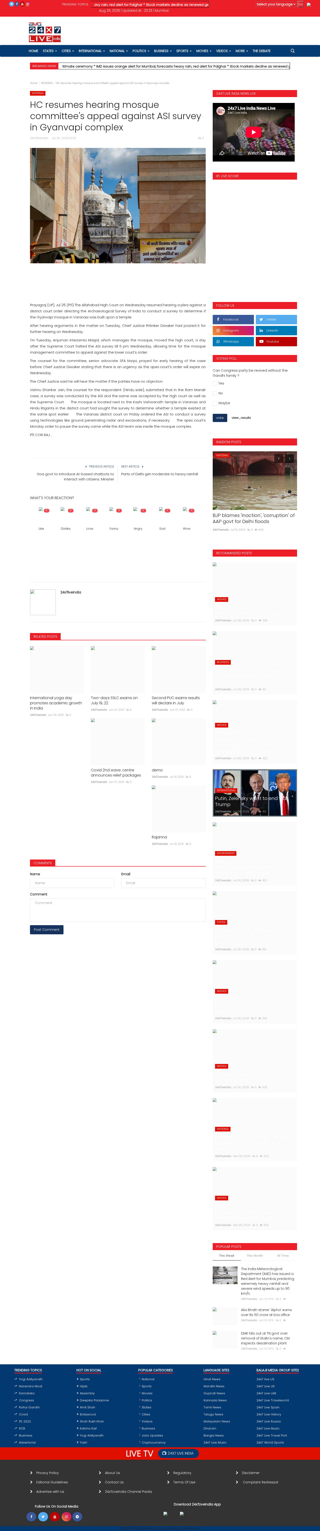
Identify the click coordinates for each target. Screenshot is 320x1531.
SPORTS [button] (182, 51)
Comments (42, 863)
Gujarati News (214, 1393)
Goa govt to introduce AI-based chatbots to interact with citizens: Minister (75, 476)
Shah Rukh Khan (92, 1421)
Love (89, 529)
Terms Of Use (185, 1482)
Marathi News (214, 1386)
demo (157, 770)
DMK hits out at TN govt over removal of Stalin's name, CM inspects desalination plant (265, 1338)
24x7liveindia (70, 592)
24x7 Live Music (215, 1442)
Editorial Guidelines (52, 1482)
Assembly (87, 1393)
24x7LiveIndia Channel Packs (128, 1491)
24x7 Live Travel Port (272, 1435)
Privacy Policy (47, 1473)
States (49, 51)
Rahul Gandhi (29, 1407)
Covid (23, 1414)
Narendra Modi (30, 1386)
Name (35, 874)
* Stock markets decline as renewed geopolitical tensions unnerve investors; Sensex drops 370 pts (185, 4)
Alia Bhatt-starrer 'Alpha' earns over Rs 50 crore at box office (266, 1312)
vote (220, 417)
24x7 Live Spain (268, 1407)
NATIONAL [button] (118, 51)
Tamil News (212, 1407)
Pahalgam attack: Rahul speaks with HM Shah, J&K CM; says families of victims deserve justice (253, 521)
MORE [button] (241, 51)
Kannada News (215, 1400)
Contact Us (116, 1482)
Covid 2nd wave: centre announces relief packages (116, 773)
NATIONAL (47, 83)
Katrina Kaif (88, 1428)
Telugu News (213, 1414)
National (148, 1379)
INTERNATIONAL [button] (91, 51)
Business (25, 1435)
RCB (22, 1428)
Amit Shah (87, 1407)
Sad (162, 529)
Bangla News (214, 1435)
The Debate (262, 51)
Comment (38, 894)
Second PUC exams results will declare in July (176, 700)
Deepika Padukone (94, 1400)
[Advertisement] (118, 277)
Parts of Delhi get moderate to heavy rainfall (159, 473)
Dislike (66, 529)
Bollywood (88, 1414)
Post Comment (47, 929)
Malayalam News (217, 1421)
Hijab (84, 1386)
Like (41, 529)
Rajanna (159, 837)
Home (33, 83)
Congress (26, 1400)
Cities (67, 51)
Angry (138, 529)
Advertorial (27, 1442)
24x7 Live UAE (266, 1393)
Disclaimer (251, 1473)
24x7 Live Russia (269, 1421)
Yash (83, 1442)
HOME (33, 51)
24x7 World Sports (270, 1442)
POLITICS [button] (140, 51)
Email (125, 874)
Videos (222, 51)
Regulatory (184, 1473)
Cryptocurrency (154, 1442)
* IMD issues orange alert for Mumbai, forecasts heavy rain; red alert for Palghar (120, 66)
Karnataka (26, 1393)
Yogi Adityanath (31, 1379)
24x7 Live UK (266, 1386)
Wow (186, 529)
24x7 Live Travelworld (273, 1400)
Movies (147, 1393)
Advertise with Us (50, 1491)
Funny (114, 529)
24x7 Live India (180, 1453)
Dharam (210, 1428)
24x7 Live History (269, 1414)
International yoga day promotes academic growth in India (56, 703)
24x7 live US (265, 1379)
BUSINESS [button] (161, 51)
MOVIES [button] (202, 51)
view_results (241, 417)
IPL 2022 (25, 1421)
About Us (113, 1473)
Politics (147, 1400)
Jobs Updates (152, 1435)
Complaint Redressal (261, 1482)
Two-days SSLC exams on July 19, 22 (114, 700)
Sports (85, 1379)
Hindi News (212, 1379)
